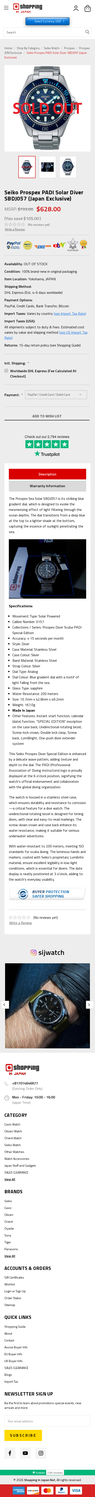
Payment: (13, 394)
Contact (9, 1340)
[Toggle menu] (6, 8)
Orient (8, 1221)
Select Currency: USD (48, 21)
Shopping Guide (15, 1326)
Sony (7, 1235)
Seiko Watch (51, 48)
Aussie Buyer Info (16, 1347)
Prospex (69, 48)
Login (7, 1291)
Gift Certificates (14, 1277)
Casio (7, 1207)
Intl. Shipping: (16, 363)
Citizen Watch (13, 1131)
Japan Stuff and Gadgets (20, 1165)
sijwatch (51, 952)
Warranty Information (47, 486)
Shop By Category (28, 48)
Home (8, 48)
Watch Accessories (16, 1158)
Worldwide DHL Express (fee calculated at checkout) (43, 373)
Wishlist (9, 1284)
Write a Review (15, 229)
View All (9, 1179)
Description (47, 474)
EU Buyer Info (13, 1354)
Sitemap (9, 1304)
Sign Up (21, 1291)
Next (87, 108)
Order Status (12, 1298)
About (8, 1333)
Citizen (8, 1214)
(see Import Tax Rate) (70, 313)
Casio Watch (12, 1124)
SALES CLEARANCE (16, 1172)
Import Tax (11, 1381)
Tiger (7, 1242)
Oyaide (9, 1228)
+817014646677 (25, 1083)
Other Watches (14, 1151)
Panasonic (11, 1249)
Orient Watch (13, 1138)
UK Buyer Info (13, 1361)
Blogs (8, 1374)
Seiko (8, 1201)
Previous (8, 108)
